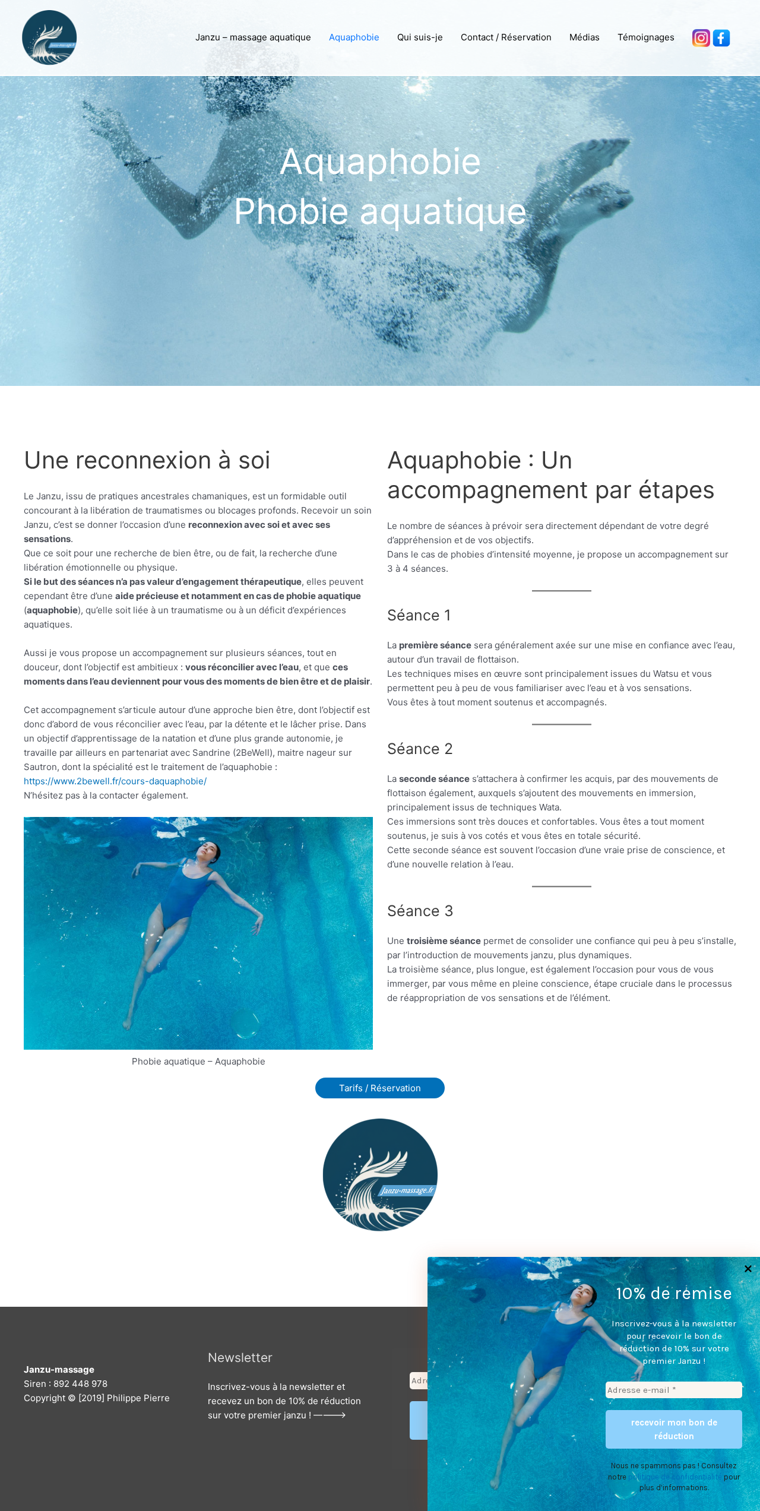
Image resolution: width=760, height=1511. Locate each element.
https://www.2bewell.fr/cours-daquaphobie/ (115, 781)
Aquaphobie (354, 37)
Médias (584, 37)
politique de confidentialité (675, 1476)
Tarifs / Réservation (380, 1088)
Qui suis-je (420, 37)
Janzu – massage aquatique (253, 37)
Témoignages (646, 37)
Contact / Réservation (506, 37)
